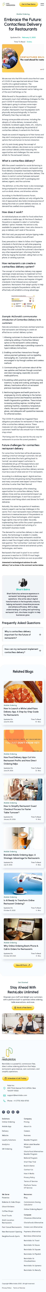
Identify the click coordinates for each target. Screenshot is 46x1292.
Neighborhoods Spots (11, 1236)
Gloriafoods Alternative (33, 1222)
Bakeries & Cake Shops (11, 1202)
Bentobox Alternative (32, 1236)
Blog (25, 1197)
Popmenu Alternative (32, 1231)
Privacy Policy (29, 1177)
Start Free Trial (30, 1162)
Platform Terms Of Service (30, 1186)
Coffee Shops (7, 1211)
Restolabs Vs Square (32, 1249)
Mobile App (6, 1126)
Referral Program (30, 1158)
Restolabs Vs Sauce (32, 1245)
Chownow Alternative (32, 1218)
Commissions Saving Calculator (32, 1203)
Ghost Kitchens (8, 1206)
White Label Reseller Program (32, 1145)
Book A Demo (29, 1165)
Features (27, 1135)
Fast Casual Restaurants (12, 1227)
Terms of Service (31, 1181)
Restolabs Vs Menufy (32, 1270)
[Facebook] (3, 1112)
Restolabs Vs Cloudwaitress (30, 1259)
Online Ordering (8, 1122)
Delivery (5, 1131)
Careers (27, 1131)
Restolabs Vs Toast (31, 1240)
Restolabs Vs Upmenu (32, 1265)
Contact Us (28, 1169)
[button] (42, 4)
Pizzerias (5, 1197)
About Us (27, 1126)
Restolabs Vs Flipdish (32, 1254)
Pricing (26, 1122)
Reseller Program (30, 1140)
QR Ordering (7, 1149)
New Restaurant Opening (12, 1231)
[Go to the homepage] (9, 1054)
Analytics (6, 1144)
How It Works (29, 1173)
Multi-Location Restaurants (8, 1221)
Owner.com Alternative (33, 1227)
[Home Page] (9, 4)
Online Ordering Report (33, 1209)
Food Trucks (7, 1215)
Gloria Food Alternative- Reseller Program (34, 1152)
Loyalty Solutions (9, 1140)
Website (5, 1135)
